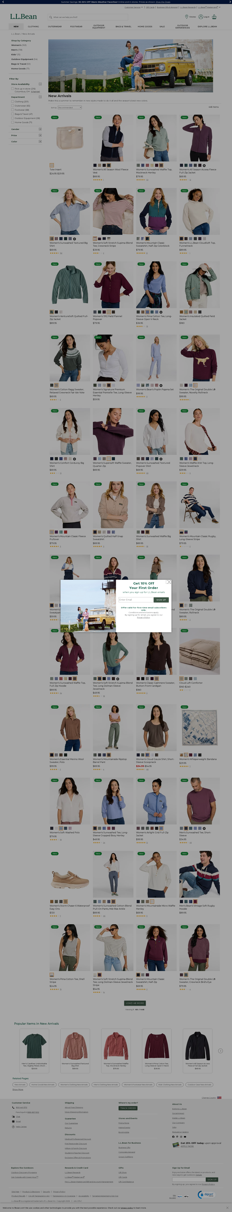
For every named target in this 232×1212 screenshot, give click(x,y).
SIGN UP (161, 600)
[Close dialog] (168, 582)
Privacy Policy (143, 617)
